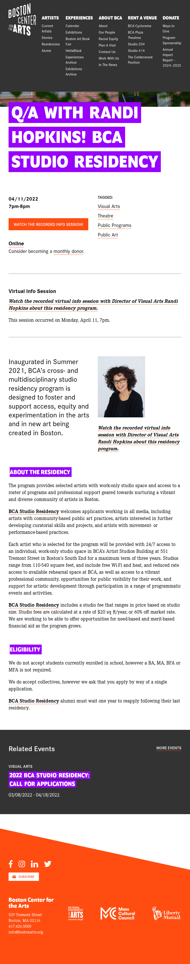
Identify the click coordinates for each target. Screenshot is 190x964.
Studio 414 (136, 50)
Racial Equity (108, 38)
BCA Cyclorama (139, 25)
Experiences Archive (75, 59)
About (103, 25)
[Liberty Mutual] (167, 918)
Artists (50, 18)
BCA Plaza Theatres (135, 34)
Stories (47, 37)
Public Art (108, 234)
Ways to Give (168, 28)
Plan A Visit (107, 45)
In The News (108, 64)
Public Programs (114, 225)
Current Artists (47, 28)
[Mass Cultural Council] (117, 917)
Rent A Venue (142, 18)
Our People (107, 32)
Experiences (79, 18)
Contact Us (107, 51)
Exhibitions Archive (74, 71)
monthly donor (68, 251)
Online (16, 243)
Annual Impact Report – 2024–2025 (172, 57)
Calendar (72, 25)
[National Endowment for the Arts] (75, 918)
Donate (171, 18)
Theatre (105, 215)
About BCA (110, 18)
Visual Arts (109, 206)
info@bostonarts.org (26, 932)
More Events (168, 748)
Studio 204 (136, 44)
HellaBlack (74, 50)
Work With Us (109, 58)
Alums (46, 50)
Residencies (51, 44)
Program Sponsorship (172, 40)
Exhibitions (74, 32)
